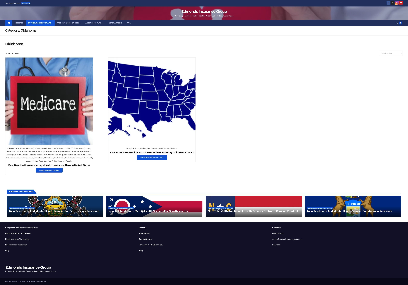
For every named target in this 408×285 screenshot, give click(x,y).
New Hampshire (48, 155)
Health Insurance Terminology (17, 239)
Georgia (87, 148)
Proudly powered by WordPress (15, 281)
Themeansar (42, 281)
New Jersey (59, 155)
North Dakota (10, 158)
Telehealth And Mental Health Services (22, 208)
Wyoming (69, 161)
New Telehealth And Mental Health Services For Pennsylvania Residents (54, 211)
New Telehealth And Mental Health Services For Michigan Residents (349, 211)
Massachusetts (70, 151)
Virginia (35, 161)
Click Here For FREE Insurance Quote (151, 157)
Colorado (44, 148)
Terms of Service (145, 239)
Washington (43, 161)
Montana (25, 155)
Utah (90, 158)
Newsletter (276, 245)
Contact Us (276, 228)
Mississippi (10, 155)
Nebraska (32, 155)
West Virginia (52, 161)
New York (77, 155)
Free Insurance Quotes (68, 23)
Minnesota (87, 151)
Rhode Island (48, 158)
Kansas (34, 151)
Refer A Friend (115, 23)
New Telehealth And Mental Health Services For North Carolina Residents (253, 211)
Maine (55, 151)
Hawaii (9, 151)
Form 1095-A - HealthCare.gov (151, 245)
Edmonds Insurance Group (204, 11)
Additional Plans (94, 23)
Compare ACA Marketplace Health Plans (21, 228)
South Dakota (70, 158)
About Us (143, 228)
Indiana (24, 151)
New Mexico (68, 155)
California (37, 148)
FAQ (129, 23)
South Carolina (59, 158)
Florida (81, 148)
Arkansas (29, 148)
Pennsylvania (38, 158)
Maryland (61, 151)
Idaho (14, 151)
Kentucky (41, 151)
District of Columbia (71, 148)
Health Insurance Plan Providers (18, 233)
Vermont (29, 161)
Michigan (80, 151)
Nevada (39, 155)
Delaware (60, 148)
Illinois (19, 151)
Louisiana (48, 151)
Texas (86, 158)
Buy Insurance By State (39, 23)
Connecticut (52, 148)
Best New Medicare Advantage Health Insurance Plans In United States (49, 165)
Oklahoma (23, 158)
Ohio (17, 158)
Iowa (29, 151)
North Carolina (86, 155)
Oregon (30, 158)
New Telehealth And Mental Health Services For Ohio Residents (148, 211)
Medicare (19, 23)
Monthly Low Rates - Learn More (49, 170)
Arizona (22, 148)
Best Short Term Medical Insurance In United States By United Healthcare (152, 152)
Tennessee (79, 158)
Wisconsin (61, 161)
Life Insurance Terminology (16, 245)
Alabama (10, 148)
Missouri (18, 155)
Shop (141, 251)
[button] (397, 23)
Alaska (16, 148)
